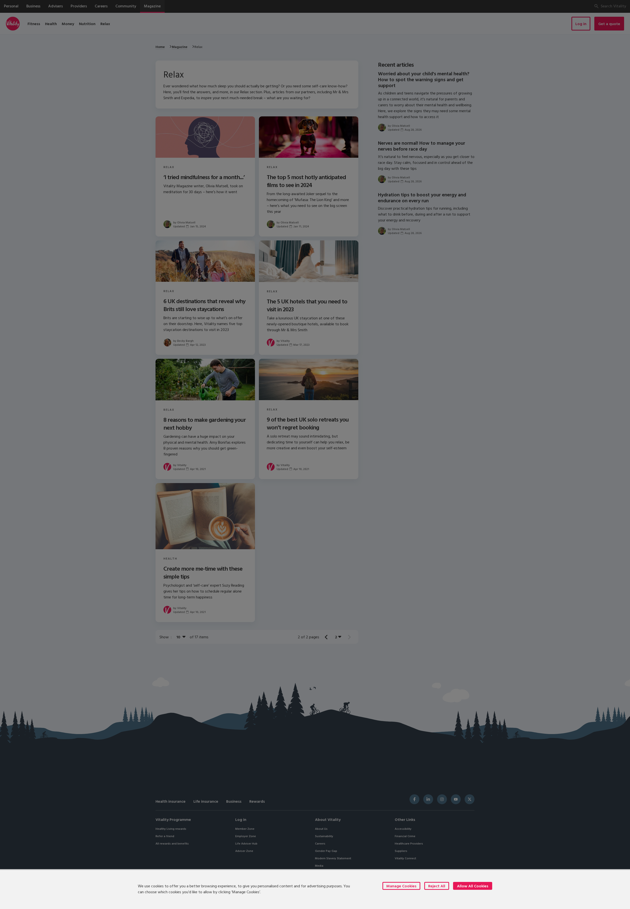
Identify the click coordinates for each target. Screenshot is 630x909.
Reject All (436, 886)
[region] (315, 889)
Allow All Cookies (472, 886)
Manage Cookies (401, 886)
